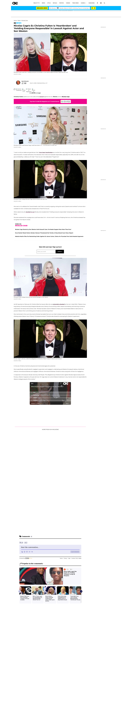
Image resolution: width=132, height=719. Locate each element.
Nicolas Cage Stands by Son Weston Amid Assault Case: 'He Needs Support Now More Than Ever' (43, 229)
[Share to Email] (33, 89)
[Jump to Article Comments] (14, 89)
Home (15, 20)
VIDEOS (68, 3)
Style (49, 3)
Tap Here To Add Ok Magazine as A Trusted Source (44, 101)
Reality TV (37, 3)
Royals (55, 3)
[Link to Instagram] (101, 3)
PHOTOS (61, 3)
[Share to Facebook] (19, 89)
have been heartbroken (46, 152)
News (19, 20)
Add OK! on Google (36, 93)
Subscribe (91, 3)
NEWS (43, 3)
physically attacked (58, 304)
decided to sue (30, 212)
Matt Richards (25, 81)
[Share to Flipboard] (28, 89)
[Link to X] (104, 3)
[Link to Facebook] (97, 3)
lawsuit (41, 96)
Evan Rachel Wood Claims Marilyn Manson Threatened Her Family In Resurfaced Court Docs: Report (44, 233)
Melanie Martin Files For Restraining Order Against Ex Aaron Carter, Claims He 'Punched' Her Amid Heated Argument (49, 236)
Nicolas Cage (25, 20)
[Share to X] (23, 89)
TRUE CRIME (75, 3)
